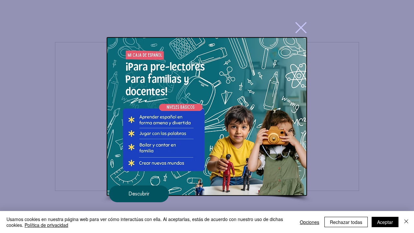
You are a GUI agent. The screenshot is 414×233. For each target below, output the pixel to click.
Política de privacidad (46, 225)
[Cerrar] (406, 222)
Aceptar (385, 222)
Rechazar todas (346, 222)
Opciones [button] (309, 222)
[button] (301, 28)
